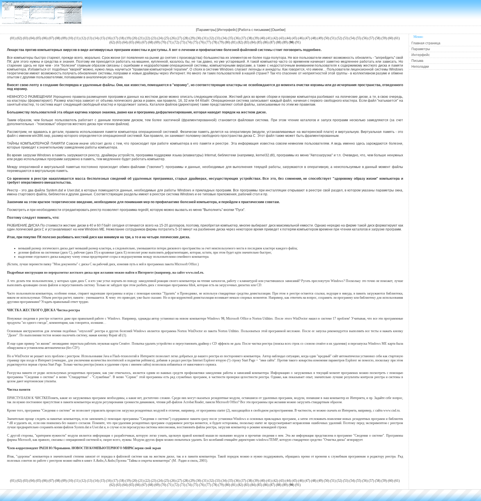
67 (144, 42)
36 (237, 38)
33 (217, 38)
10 (70, 38)
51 (333, 38)
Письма (417, 61)
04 (32, 38)
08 (57, 38)
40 (262, 38)
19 (128, 38)
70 (163, 42)
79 (221, 42)
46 (301, 38)
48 (313, 38)
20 (134, 38)
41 (269, 38)
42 (275, 38)
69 (157, 42)
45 (294, 38)
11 (76, 38)
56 (365, 38)
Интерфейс (227, 30)
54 (352, 38)
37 (243, 38)
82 (240, 42)
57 (371, 38)
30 (198, 38)
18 (121, 38)
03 (25, 38)
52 (339, 38)
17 (115, 38)
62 (112, 42)
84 (253, 42)
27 (179, 38)
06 (44, 38)
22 (147, 38)
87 (272, 42)
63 (118, 42)
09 (64, 38)
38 (249, 38)
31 (205, 38)
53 (345, 38)
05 (38, 38)
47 (307, 38)
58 (377, 38)
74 (189, 42)
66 (137, 42)
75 (195, 42)
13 (89, 38)
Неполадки (420, 67)
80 (227, 42)
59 (384, 38)
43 (281, 38)
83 (246, 42)
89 (285, 42)
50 (326, 38)
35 (230, 38)
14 (96, 38)
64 (125, 42)
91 (298, 42)
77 (208, 42)
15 (102, 38)
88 (278, 42)
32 (211, 38)
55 (358, 38)
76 (201, 42)
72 (176, 42)
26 (173, 38)
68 (150, 42)
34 (224, 38)
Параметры (206, 30)
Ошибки (278, 30)
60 (390, 38)
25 (166, 38)
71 (169, 42)
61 (397, 38)
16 (109, 38)
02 (19, 38)
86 (266, 42)
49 (320, 38)
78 (214, 42)
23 (153, 38)
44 (288, 38)
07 (51, 38)
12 (83, 38)
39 (256, 38)
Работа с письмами (254, 30)
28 (185, 38)
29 (192, 38)
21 (141, 38)
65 (131, 42)
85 (259, 42)
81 (233, 42)
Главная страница (425, 43)
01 (12, 38)
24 (160, 38)
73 (182, 42)
